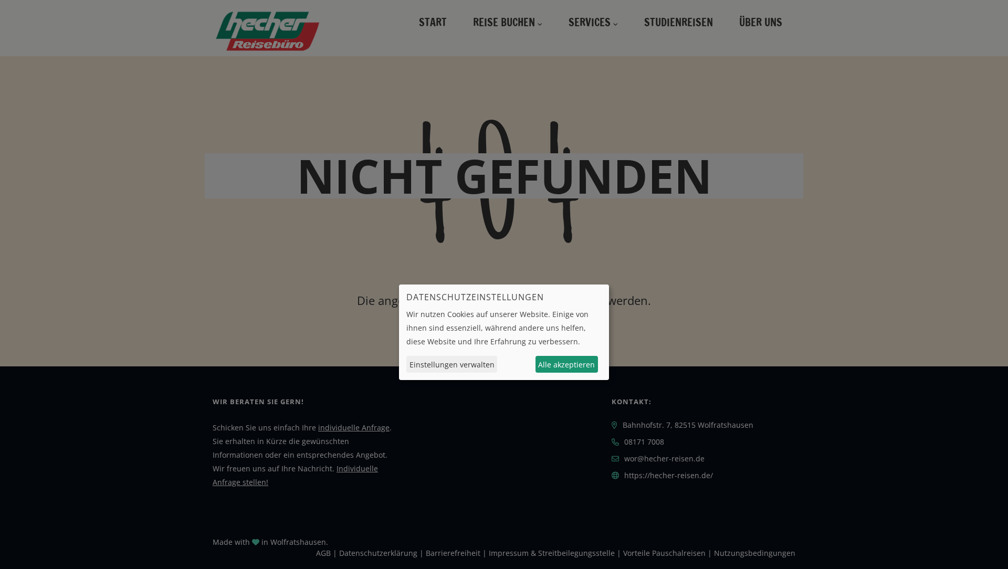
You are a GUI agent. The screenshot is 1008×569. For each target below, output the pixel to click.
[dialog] (504, 332)
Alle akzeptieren (566, 365)
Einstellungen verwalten (452, 365)
